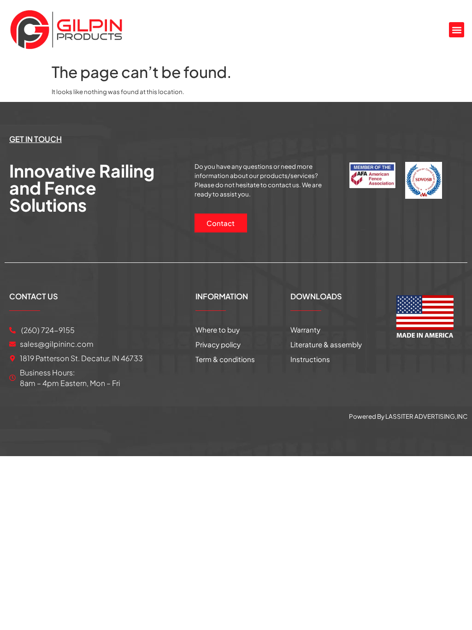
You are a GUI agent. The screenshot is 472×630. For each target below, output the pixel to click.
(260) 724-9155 (47, 330)
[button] (456, 29)
